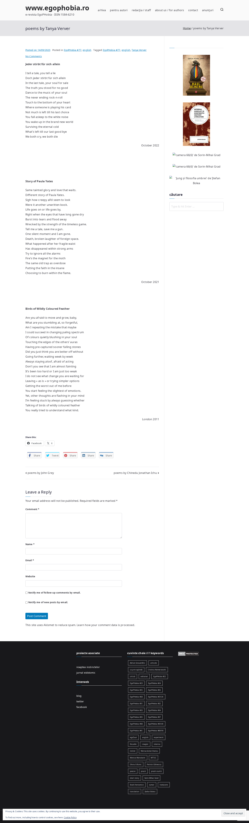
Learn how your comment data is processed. (106, 625)
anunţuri (207, 10)
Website (30, 576)
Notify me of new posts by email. (48, 602)
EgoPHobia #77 (72, 50)
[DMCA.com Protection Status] (188, 653)
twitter (80, 701)
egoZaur (133, 737)
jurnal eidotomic (86, 672)
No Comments (33, 56)
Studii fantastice (137, 785)
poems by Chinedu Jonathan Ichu (135, 473)
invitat (132, 751)
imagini (145, 744)
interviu (157, 744)
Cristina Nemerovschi (157, 669)
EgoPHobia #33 (136, 710)
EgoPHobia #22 (159, 676)
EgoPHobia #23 (136, 683)
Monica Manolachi (137, 757)
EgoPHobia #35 (136, 717)
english (87, 50)
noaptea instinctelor (88, 667)
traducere (164, 785)
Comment (32, 509)
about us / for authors (169, 10)
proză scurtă (156, 771)
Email (29, 560)
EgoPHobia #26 (154, 690)
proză (143, 771)
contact (193, 10)
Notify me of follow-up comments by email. (54, 592)
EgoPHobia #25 (136, 690)
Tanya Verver (139, 50)
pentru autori (119, 10)
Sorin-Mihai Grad (151, 778)
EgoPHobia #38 (136, 724)
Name (30, 544)
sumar (151, 785)
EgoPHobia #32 (154, 703)
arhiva (102, 10)
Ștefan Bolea (150, 791)
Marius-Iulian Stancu (149, 751)
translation (134, 791)
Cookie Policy (70, 817)
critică (132, 676)
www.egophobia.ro (57, 7)
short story (134, 778)
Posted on (37, 50)
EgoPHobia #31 (136, 703)
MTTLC (153, 757)
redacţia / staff (141, 10)
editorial (144, 676)
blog (79, 695)
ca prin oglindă (136, 669)
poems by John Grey (41, 473)
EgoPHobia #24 (154, 683)
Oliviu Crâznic (135, 764)
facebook (81, 707)
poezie (133, 771)
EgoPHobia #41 (136, 730)
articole (153, 663)
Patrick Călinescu (154, 764)
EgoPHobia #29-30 (155, 697)
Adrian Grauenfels (137, 663)
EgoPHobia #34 (154, 710)
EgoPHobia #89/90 (156, 730)
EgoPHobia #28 (136, 697)
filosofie (133, 744)
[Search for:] (196, 206)
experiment (158, 737)
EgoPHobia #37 (154, 717)
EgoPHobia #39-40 (155, 724)
